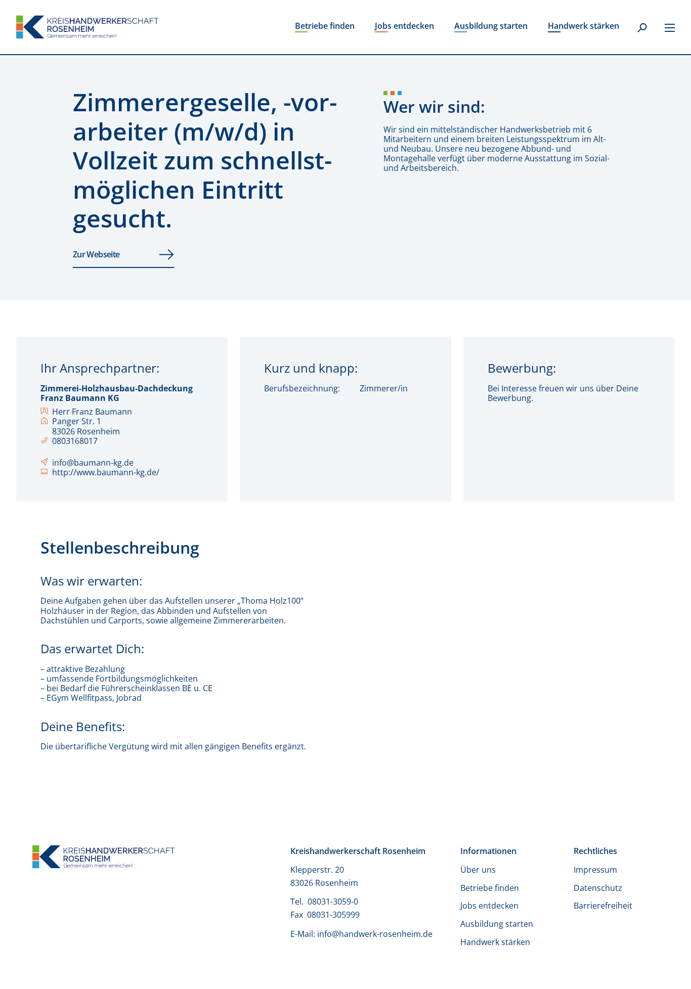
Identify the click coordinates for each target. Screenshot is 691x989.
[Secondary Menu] (670, 27)
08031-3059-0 (334, 901)
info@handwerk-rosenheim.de (375, 933)
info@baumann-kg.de (93, 463)
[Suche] (642, 28)
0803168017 (75, 441)
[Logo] (87, 27)
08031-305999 (333, 914)
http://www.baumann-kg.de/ (105, 472)
